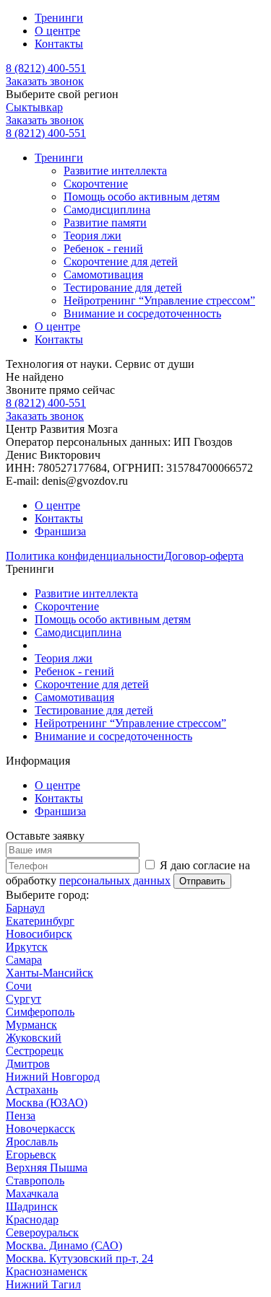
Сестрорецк (35, 1051)
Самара (24, 960)
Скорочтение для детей (121, 261)
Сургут (23, 999)
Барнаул (25, 908)
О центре (57, 31)
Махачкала (32, 1193)
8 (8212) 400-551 (46, 68)
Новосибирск (39, 934)
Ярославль (32, 1141)
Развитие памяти (105, 222)
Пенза (20, 1115)
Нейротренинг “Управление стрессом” (159, 300)
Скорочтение (96, 183)
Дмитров (28, 1064)
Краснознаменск (46, 1271)
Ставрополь (35, 1180)
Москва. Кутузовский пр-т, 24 (79, 1258)
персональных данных (115, 880)
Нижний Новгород (53, 1076)
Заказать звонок (45, 81)
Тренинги (59, 18)
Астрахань (32, 1089)
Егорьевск (31, 1154)
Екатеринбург (40, 921)
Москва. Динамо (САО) (64, 1245)
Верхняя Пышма (46, 1167)
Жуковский (33, 1038)
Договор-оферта (204, 556)
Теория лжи (92, 235)
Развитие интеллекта (115, 170)
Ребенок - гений (103, 248)
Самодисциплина (107, 209)
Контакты (59, 44)
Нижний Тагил (43, 1284)
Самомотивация (103, 274)
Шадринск (32, 1206)
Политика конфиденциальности (85, 556)
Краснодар (32, 1219)
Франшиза (60, 531)
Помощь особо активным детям (142, 196)
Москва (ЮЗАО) (46, 1102)
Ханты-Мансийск (49, 973)
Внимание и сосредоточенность (142, 313)
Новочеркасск (40, 1128)
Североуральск (42, 1232)
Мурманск (31, 1025)
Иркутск (27, 947)
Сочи (19, 986)
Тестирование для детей (123, 287)
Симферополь (40, 1012)
